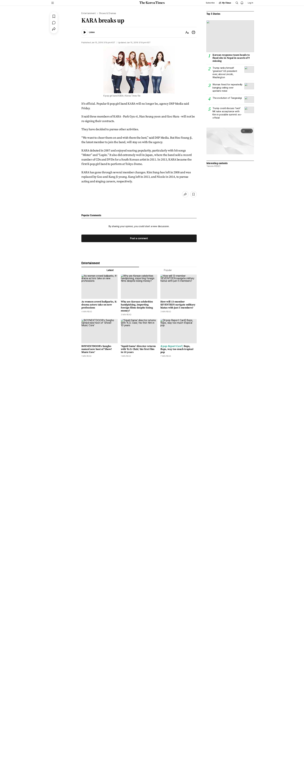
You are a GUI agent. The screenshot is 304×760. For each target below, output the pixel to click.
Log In (250, 3)
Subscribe (210, 3)
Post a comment (139, 238)
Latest (110, 270)
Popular (168, 270)
